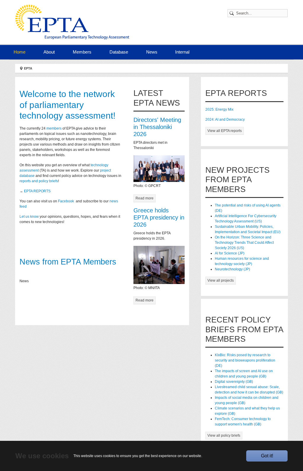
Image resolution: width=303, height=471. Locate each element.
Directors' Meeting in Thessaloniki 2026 (157, 127)
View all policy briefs (223, 435)
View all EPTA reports (224, 131)
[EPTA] (72, 22)
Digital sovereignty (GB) (234, 382)
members (54, 128)
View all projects (220, 280)
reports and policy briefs (39, 181)
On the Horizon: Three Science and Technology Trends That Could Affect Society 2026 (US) (244, 242)
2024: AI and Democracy (225, 119)
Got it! (267, 455)
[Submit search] (233, 13)
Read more (145, 198)
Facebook (66, 201)
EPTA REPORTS (37, 191)
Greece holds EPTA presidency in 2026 (158, 217)
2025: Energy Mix (219, 109)
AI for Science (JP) (229, 253)
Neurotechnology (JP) (232, 269)
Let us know (29, 216)
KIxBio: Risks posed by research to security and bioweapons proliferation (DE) (245, 360)
